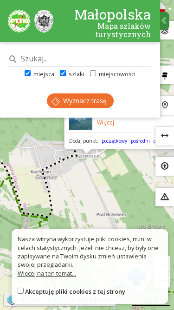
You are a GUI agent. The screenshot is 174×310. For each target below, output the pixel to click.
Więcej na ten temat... (47, 273)
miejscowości (116, 74)
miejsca (43, 74)
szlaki (75, 74)
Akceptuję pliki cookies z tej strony (75, 291)
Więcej (105, 122)
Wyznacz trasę (84, 100)
